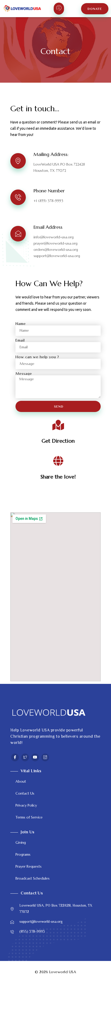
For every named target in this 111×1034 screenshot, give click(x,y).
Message (23, 373)
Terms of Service (29, 817)
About (20, 781)
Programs (22, 854)
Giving (20, 842)
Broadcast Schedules (32, 878)
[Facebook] (15, 757)
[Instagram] (45, 757)
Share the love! (58, 477)
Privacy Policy (26, 805)
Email (20, 340)
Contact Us (24, 793)
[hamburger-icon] (59, 9)
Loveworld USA (62, 972)
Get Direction (58, 441)
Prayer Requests (28, 866)
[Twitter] (25, 757)
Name (20, 323)
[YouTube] (35, 757)
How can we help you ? (37, 357)
